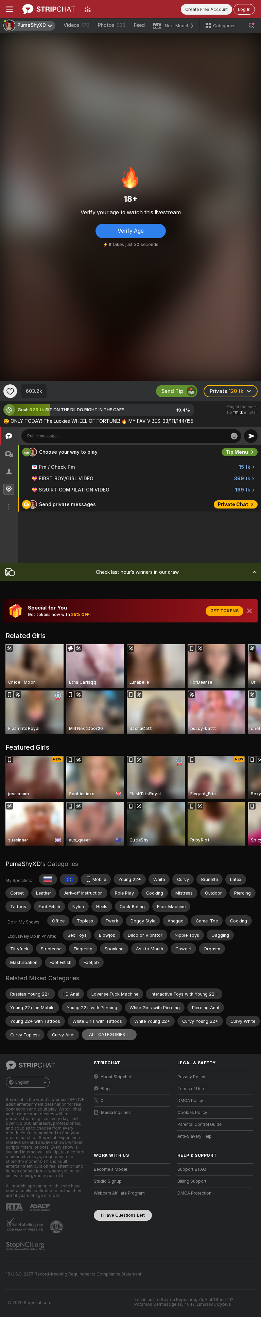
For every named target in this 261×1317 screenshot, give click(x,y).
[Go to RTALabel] (15, 1207)
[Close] (249, 611)
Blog (105, 1088)
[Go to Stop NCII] (26, 1246)
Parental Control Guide (199, 1124)
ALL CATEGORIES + (109, 1034)
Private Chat (233, 504)
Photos (111, 25)
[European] (69, 879)
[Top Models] (88, 9)
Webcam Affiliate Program (119, 1193)
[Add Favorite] (10, 391)
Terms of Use (190, 1088)
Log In (244, 9)
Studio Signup (108, 1181)
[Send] (251, 436)
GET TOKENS (224, 611)
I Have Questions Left (123, 1215)
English (22, 1082)
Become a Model (110, 1169)
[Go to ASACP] (40, 1207)
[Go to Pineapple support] (57, 1226)
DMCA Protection (194, 1193)
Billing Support (191, 1181)
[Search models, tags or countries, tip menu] (251, 25)
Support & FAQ (191, 1169)
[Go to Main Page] (49, 9)
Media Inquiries (116, 1112)
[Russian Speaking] (48, 879)
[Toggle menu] (9, 9)
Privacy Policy (191, 1076)
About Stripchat (116, 1076)
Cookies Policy (192, 1112)
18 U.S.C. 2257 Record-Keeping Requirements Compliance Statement (73, 1274)
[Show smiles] (234, 436)
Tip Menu (237, 452)
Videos (76, 25)
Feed (139, 25)
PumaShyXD (23, 863)
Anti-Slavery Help (194, 1136)
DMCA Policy (190, 1100)
